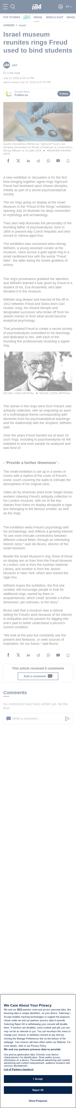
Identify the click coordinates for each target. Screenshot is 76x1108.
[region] (38, 1051)
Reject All (38, 1090)
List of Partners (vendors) (18, 1069)
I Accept (38, 1079)
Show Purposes (38, 1100)
